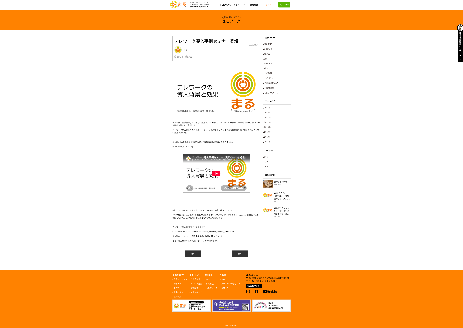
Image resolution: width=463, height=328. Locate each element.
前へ (193, 254)
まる (185, 50)
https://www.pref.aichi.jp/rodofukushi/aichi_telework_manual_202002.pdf (203, 232)
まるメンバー (270, 78)
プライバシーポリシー (230, 284)
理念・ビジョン (180, 279)
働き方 (189, 57)
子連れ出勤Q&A (271, 83)
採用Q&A (268, 44)
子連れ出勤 (269, 88)
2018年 (267, 137)
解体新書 (194, 288)
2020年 (267, 127)
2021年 (267, 122)
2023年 (267, 113)
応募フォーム (212, 288)
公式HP (224, 288)
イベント (268, 63)
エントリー (284, 5)
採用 (266, 59)
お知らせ (179, 57)
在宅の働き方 (179, 292)
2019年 (267, 132)
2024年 (267, 108)
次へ (240, 254)
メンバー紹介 (196, 284)
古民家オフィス (271, 93)
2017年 (267, 142)
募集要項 (210, 284)
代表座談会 (195, 279)
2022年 (267, 117)
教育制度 (177, 297)
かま (266, 157)
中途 (208, 279)
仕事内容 (177, 284)
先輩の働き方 (196, 292)
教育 (266, 68)
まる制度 (268, 73)
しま (266, 162)
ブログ (268, 5)
